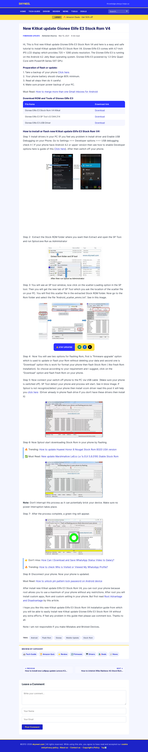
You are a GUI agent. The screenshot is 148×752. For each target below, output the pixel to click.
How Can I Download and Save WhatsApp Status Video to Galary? (77, 560)
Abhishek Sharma (49, 36)
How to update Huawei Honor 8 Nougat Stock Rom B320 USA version (77, 449)
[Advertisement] (74, 212)
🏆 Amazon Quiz (47, 654)
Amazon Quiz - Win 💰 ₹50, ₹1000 (79, 17)
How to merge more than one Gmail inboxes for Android (67, 91)
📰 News (114, 654)
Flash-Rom (46, 638)
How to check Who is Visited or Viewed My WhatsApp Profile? (73, 567)
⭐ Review (62, 654)
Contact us (75, 747)
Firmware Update (31, 36)
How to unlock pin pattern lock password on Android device (69, 581)
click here (33, 392)
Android (34, 638)
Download (100, 110)
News (65, 11)
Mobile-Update (72, 638)
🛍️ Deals (102, 654)
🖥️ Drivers (90, 654)
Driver (46, 11)
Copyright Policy (91, 747)
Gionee (59, 638)
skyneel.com (38, 744)
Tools (74, 11)
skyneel (24, 3)
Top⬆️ (104, 748)
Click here (63, 72)
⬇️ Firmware (76, 654)
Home (23, 11)
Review (56, 11)
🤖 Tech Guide (29, 654)
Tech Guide (34, 11)
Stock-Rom (88, 638)
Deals (84, 11)
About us (64, 747)
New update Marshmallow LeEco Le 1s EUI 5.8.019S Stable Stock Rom (80, 456)
